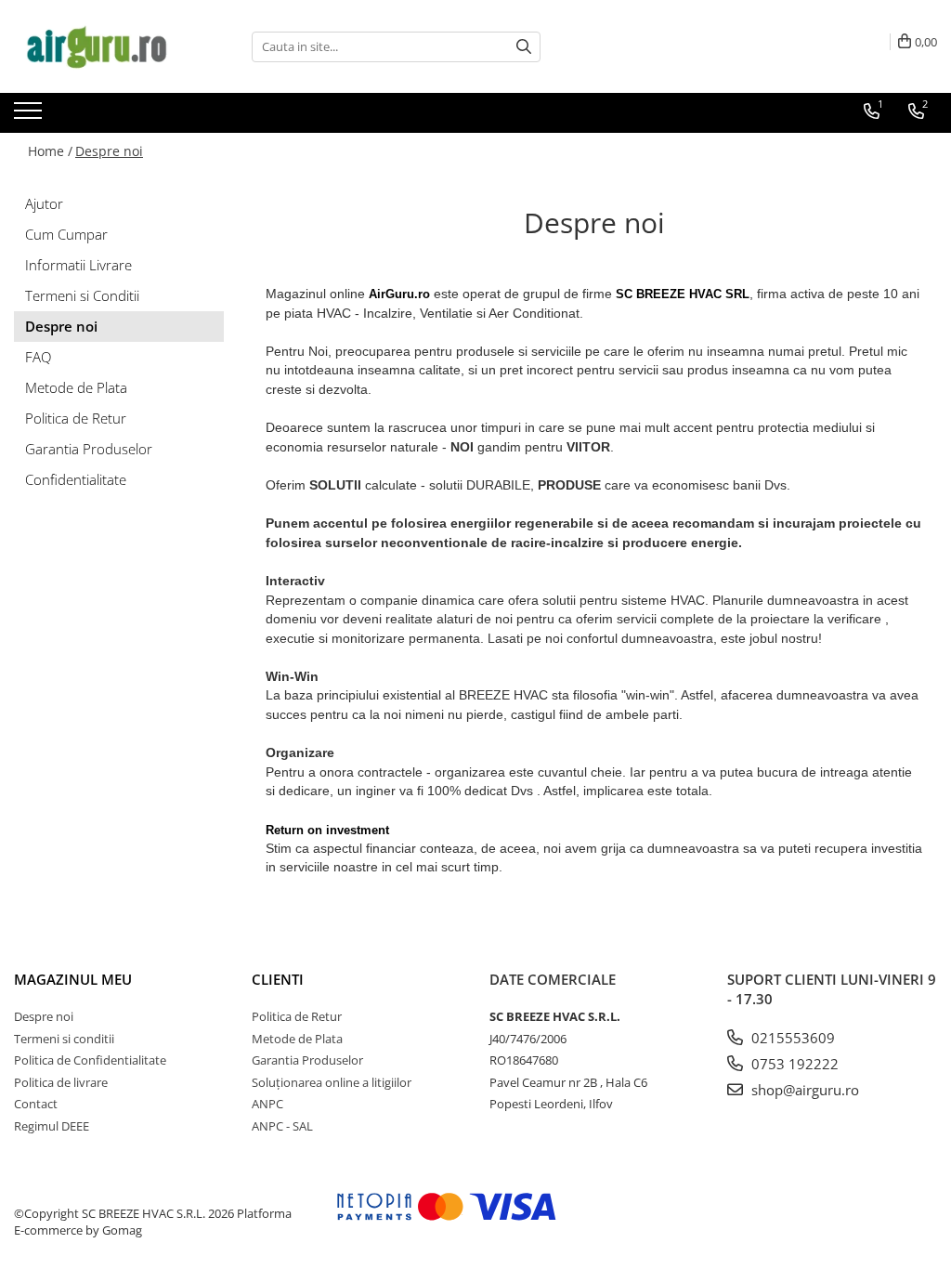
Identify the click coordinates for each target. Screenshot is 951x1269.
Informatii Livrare (78, 264)
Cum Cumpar (66, 234)
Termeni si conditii (64, 1038)
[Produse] (30, 116)
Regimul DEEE (51, 1126)
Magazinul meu (73, 979)
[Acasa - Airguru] (107, 46)
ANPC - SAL (282, 1126)
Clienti (278, 979)
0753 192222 (793, 1063)
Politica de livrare (61, 1082)
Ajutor (44, 203)
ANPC (267, 1103)
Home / (50, 151)
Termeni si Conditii (82, 295)
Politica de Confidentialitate (90, 1060)
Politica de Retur (75, 418)
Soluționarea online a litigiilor (331, 1082)
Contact (36, 1103)
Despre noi (109, 151)
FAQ (38, 356)
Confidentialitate (75, 479)
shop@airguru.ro (803, 1089)
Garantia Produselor (88, 448)
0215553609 (791, 1037)
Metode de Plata (76, 387)
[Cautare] (524, 47)
